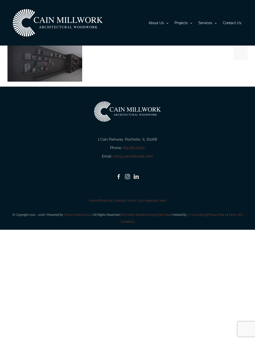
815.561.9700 (134, 148)
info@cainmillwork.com (133, 156)
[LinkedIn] (136, 176)
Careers (118, 200)
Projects (105, 200)
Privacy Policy (217, 215)
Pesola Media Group (77, 215)
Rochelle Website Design (139, 215)
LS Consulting (196, 215)
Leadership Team (154, 200)
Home (93, 200)
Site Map (164, 215)
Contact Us (133, 200)
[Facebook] (118, 176)
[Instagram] (127, 176)
